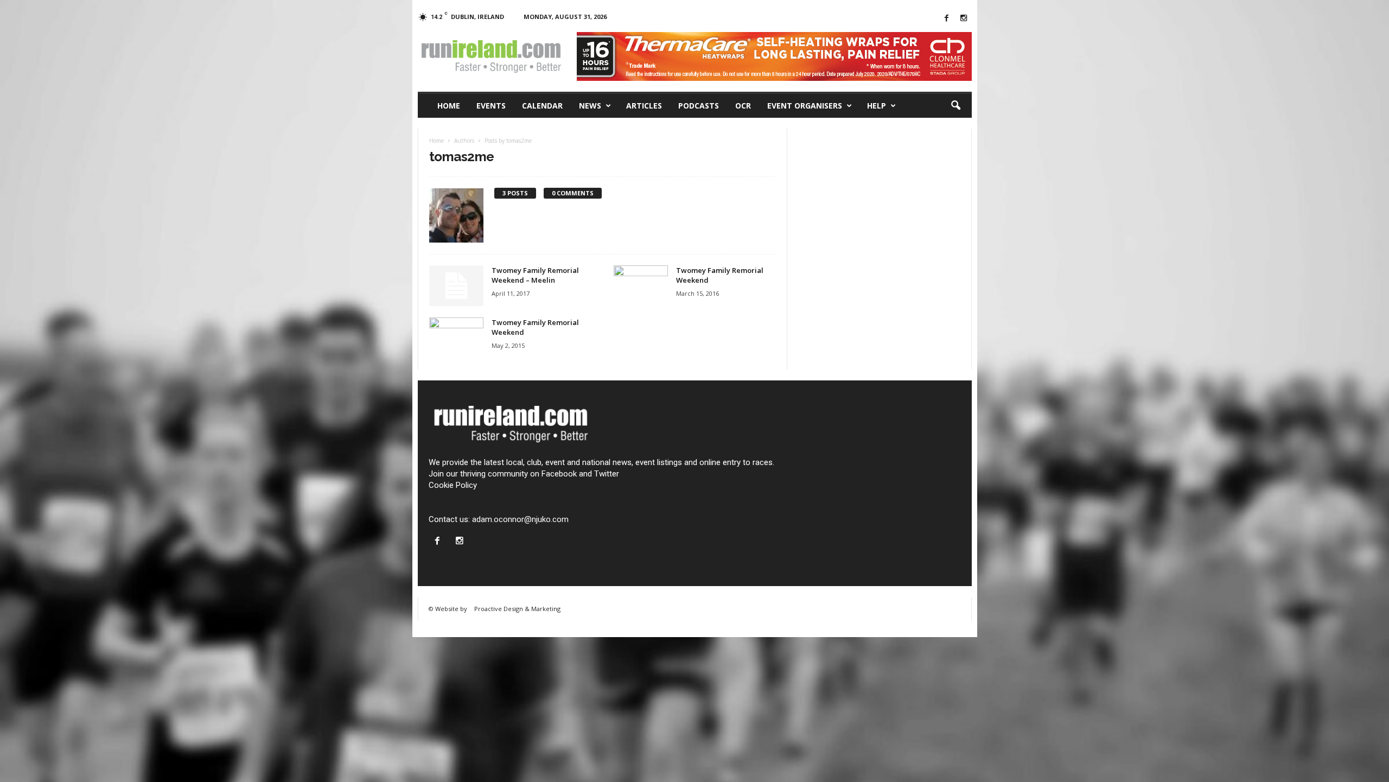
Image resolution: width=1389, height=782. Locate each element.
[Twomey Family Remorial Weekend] (641, 285)
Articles (644, 105)
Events (491, 105)
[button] (955, 106)
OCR (743, 105)
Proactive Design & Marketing (517, 609)
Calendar (542, 105)
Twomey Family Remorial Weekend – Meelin (535, 275)
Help (876, 105)
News (590, 105)
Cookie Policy (453, 485)
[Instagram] (963, 19)
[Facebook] (946, 19)
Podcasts (698, 105)
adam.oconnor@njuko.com (520, 519)
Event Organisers (804, 105)
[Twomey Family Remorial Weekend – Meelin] (456, 285)
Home (448, 105)
